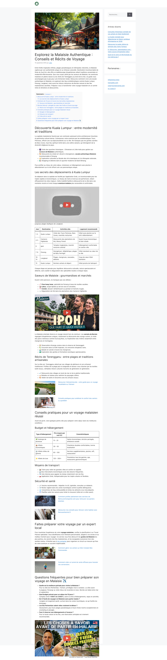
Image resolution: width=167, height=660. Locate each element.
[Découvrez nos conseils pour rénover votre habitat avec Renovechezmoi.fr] (45, 514)
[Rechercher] (129, 15)
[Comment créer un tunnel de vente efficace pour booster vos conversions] (45, 567)
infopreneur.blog (113, 80)
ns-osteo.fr (112, 89)
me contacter (62, 541)
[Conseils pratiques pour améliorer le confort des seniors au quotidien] (45, 402)
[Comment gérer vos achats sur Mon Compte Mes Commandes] (45, 553)
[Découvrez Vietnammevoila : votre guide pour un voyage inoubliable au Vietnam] (45, 388)
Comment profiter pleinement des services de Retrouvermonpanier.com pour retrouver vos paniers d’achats (76, 499)
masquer (47, 94)
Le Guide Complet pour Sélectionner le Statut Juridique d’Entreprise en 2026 (119, 39)
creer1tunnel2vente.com (116, 86)
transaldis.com (113, 83)
